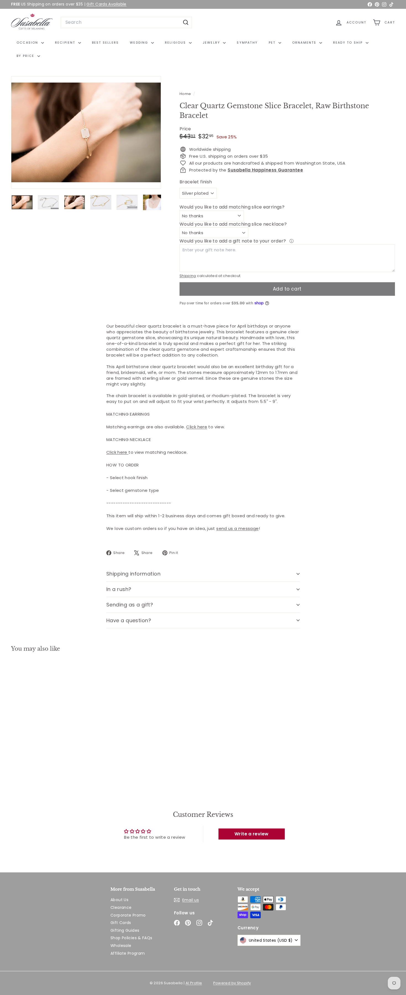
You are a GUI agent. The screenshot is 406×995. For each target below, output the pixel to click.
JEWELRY (212, 42)
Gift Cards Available (106, 4)
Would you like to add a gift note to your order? (233, 241)
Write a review (251, 834)
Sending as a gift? (129, 604)
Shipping (188, 275)
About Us (119, 899)
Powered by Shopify (232, 983)
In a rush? (118, 589)
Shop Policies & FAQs (131, 938)
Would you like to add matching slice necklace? (233, 224)
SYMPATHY (247, 42)
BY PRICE (26, 56)
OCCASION (28, 42)
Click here (196, 427)
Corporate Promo (128, 915)
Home (186, 93)
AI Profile (194, 983)
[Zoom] (86, 132)
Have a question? (128, 620)
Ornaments (305, 42)
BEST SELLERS (105, 42)
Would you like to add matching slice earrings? (232, 207)
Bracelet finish (196, 182)
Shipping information (133, 573)
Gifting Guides (124, 930)
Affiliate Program (127, 953)
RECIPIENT (66, 42)
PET (273, 42)
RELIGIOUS (176, 42)
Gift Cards (120, 922)
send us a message (237, 528)
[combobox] (126, 22)
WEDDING (140, 42)
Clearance (120, 907)
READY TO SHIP (348, 42)
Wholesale (120, 945)
